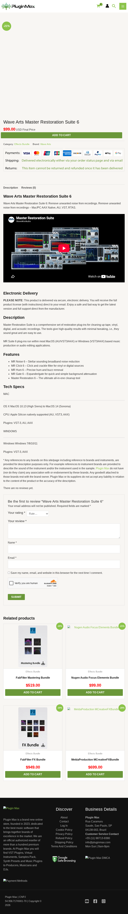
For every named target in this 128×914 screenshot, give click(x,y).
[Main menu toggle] (122, 6)
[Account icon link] (107, 6)
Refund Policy (64, 838)
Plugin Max (102, 468)
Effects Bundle (22, 144)
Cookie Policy (64, 829)
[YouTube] (87, 901)
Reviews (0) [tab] (28, 187)
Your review (17, 521)
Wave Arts (45, 144)
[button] (114, 6)
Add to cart (61, 135)
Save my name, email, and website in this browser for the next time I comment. (56, 572)
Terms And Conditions (64, 846)
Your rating (16, 512)
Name (12, 542)
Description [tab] (10, 187)
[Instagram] (104, 901)
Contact (64, 821)
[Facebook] (95, 901)
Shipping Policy (64, 842)
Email (12, 557)
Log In (64, 825)
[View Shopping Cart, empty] (98, 6)
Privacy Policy (64, 834)
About (64, 817)
